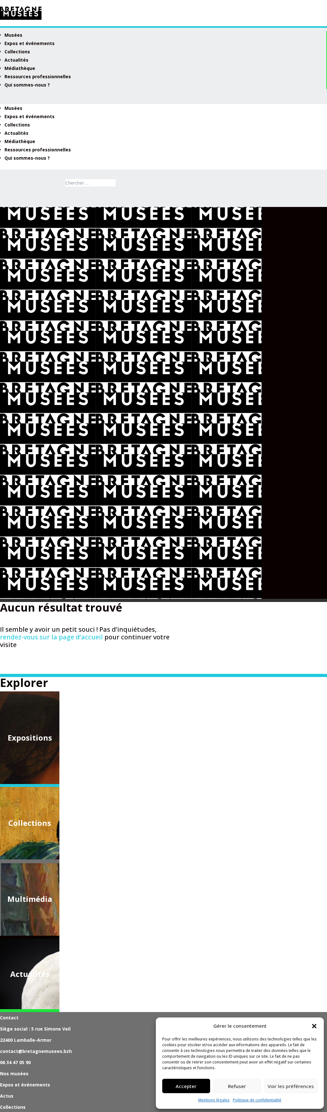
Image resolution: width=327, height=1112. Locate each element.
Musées (13, 35)
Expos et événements (29, 43)
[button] (314, 1026)
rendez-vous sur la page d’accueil (51, 637)
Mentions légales (214, 1100)
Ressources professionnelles (37, 76)
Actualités (16, 60)
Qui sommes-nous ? (27, 85)
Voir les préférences (291, 1086)
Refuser (237, 1086)
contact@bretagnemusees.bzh (36, 1051)
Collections (17, 52)
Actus (6, 1096)
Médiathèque (19, 68)
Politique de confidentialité (257, 1100)
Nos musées (14, 1073)
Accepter (186, 1086)
